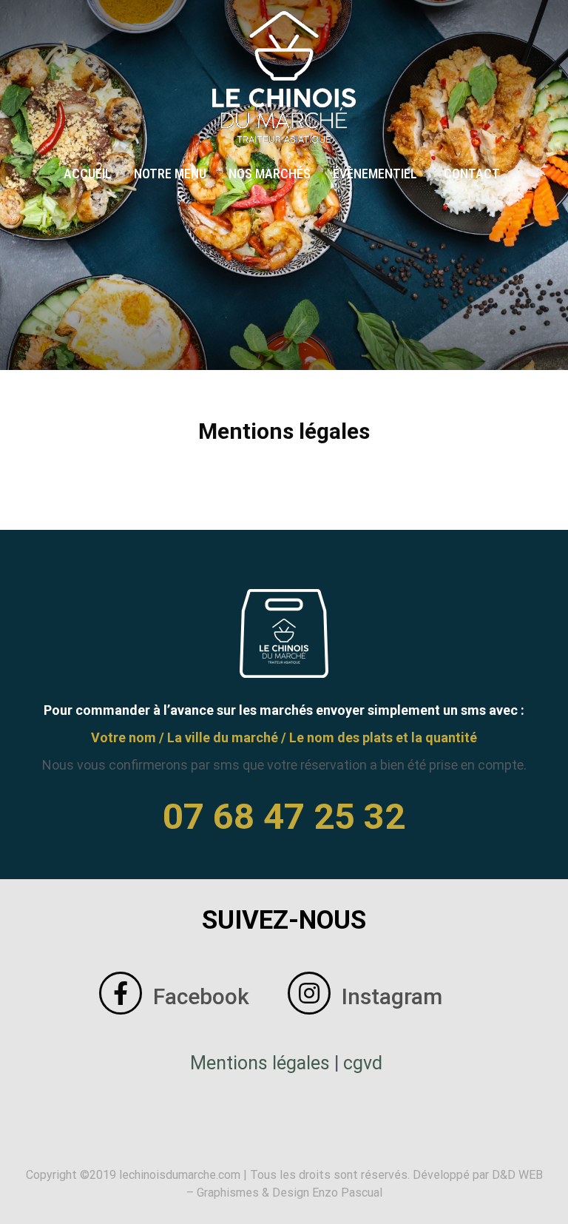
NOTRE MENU (170, 173)
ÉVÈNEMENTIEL (375, 173)
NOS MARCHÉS (270, 173)
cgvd (362, 1063)
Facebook (201, 996)
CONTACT (472, 174)
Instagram (392, 996)
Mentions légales (260, 1063)
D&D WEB (517, 1175)
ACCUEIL (88, 173)
